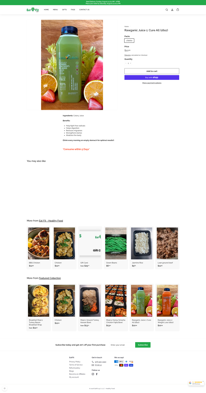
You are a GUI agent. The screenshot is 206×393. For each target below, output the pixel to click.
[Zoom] (72, 65)
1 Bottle (129, 40)
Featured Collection (50, 278)
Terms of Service (76, 365)
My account (74, 377)
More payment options (151, 83)
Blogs (71, 371)
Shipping (127, 55)
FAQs (73, 10)
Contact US (84, 10)
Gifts (64, 10)
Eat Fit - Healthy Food (51, 220)
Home (46, 10)
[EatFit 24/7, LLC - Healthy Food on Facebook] (97, 374)
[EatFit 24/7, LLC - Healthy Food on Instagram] (93, 374)
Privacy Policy (74, 362)
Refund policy (74, 368)
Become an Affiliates (77, 374)
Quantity (128, 59)
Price (126, 46)
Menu (55, 10)
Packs (127, 36)
